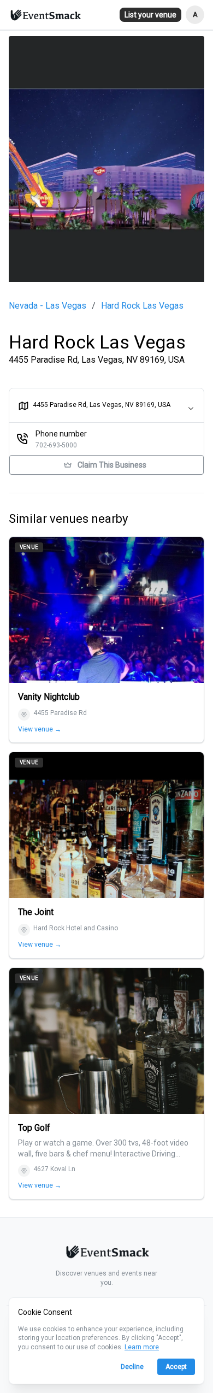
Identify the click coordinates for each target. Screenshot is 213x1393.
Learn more (142, 1347)
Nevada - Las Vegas (47, 306)
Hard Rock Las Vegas (142, 306)
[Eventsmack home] (106, 1254)
